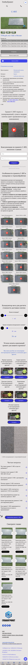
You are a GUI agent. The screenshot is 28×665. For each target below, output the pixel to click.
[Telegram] (3, 626)
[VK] (5, 626)
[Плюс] (25, 315)
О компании (5, 637)
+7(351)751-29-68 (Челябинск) (9, 654)
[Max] (8, 626)
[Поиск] (7, 6)
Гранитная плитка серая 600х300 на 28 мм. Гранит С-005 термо (7, 597)
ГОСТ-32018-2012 (13, 100)
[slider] (5, 315)
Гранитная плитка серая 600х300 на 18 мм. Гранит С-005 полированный (21, 542)
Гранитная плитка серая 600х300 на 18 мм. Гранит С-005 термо (7, 570)
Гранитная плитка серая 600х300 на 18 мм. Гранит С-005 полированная (7, 542)
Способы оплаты (6, 633)
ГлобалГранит (7, 2)
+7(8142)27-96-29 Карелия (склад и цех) (11, 659)
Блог (3, 631)
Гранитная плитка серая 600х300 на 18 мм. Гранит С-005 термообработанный (21, 570)
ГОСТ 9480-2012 (11, 101)
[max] (25, 659)
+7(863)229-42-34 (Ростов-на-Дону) (10, 657)
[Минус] (2, 315)
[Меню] (25, 2)
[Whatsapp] (10, 626)
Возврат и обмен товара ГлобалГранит (12, 635)
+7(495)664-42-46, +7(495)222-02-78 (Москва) (12, 648)
